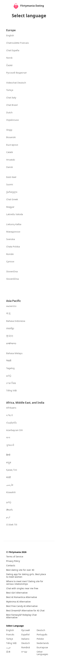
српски (10, 261)
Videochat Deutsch (16, 82)
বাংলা (8, 437)
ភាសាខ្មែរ (10, 328)
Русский (25, 630)
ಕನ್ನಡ (8, 462)
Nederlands (43, 643)
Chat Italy (11, 97)
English (10, 35)
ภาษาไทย (11, 383)
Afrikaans (11, 407)
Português (42, 634)
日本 (8, 652)
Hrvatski (10, 159)
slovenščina (12, 278)
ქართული (11, 191)
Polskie (40, 639)
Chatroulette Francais (17, 42)
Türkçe (9, 89)
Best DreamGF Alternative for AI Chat (25, 610)
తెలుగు (9, 509)
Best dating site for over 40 (20, 570)
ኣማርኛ (9, 415)
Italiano (25, 639)
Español (25, 634)
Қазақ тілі (11, 469)
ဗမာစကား (11, 306)
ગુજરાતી (10, 445)
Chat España (12, 50)
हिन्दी (8, 454)
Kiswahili (11, 492)
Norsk (9, 57)
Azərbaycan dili (14, 430)
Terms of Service (14, 556)
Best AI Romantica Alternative (21, 597)
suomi (9, 184)
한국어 (9, 335)
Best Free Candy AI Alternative (22, 606)
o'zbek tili (11, 524)
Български (42, 647)
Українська (12, 119)
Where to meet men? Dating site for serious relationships (24, 582)
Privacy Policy (13, 561)
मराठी (8, 477)
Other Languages (42, 653)
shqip (9, 129)
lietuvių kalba (13, 224)
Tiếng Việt (11, 643)
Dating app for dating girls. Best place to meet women (26, 575)
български (12, 144)
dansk (9, 167)
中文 (8, 313)
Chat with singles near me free (22, 588)
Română (25, 647)
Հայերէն (11, 422)
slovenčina (12, 271)
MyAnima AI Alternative (18, 601)
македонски (13, 231)
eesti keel (11, 177)
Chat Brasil (12, 104)
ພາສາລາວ (11, 343)
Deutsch (25, 643)
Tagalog (10, 368)
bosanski (11, 137)
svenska (10, 239)
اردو (8, 516)
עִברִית (24, 652)
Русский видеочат (16, 72)
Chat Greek (12, 199)
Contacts (10, 565)
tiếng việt (11, 390)
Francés (10, 634)
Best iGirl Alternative (17, 593)
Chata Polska (13, 246)
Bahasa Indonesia (15, 320)
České (9, 65)
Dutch (9, 112)
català (9, 152)
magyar (10, 206)
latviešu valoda (14, 214)
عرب (8, 647)
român (10, 254)
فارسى (9, 484)
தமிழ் (8, 375)
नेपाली (8, 360)
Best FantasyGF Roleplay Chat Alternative (21, 616)
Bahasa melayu (14, 353)
